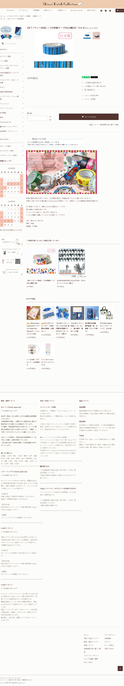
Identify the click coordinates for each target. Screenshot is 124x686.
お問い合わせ (91, 10)
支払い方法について (91, 638)
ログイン (108, 641)
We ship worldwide (76, 10)
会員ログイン (48, 10)
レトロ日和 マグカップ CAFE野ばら (33, 362)
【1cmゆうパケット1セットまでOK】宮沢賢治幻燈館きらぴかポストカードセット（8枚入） (62, 328)
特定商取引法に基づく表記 (109, 124)
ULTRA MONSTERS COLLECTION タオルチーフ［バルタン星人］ (71, 281)
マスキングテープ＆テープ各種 (19, 16)
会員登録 (36, 10)
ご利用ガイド (61, 10)
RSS (85, 662)
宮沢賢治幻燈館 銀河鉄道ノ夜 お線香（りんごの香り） (91, 327)
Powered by (2, 682)
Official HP (10, 10)
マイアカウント (24, 10)
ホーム (2, 16)
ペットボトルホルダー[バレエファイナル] (47, 362)
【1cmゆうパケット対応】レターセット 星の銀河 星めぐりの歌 (77, 327)
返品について (94, 124)
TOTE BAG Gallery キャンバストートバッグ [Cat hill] (106, 326)
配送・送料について (91, 641)
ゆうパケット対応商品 (16, 19)
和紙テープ (37, 16)
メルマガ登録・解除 (91, 659)
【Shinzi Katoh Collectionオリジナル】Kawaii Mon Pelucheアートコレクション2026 (33, 328)
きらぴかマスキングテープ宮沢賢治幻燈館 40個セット (47, 327)
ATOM (90, 662)
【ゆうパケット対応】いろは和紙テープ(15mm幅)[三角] (41, 281)
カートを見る (109, 645)
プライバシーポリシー (91, 655)
